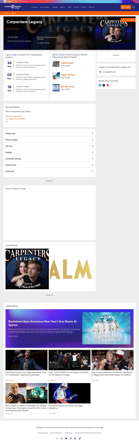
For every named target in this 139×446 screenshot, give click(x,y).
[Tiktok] (82, 438)
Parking (8, 152)
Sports (62, 7)
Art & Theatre (44, 7)
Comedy (55, 7)
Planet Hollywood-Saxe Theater (47, 38)
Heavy (25, 1)
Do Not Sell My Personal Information (88, 433)
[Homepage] (13, 7)
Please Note (10, 134)
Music (10, 1)
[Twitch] (78, 438)
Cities (69, 7)
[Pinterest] (73, 438)
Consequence (5, 1)
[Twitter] (64, 438)
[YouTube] (68, 438)
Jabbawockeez (67, 63)
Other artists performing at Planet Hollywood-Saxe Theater (69, 55)
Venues (76, 7)
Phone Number (11, 140)
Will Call (8, 146)
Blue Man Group (67, 87)
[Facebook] (59, 438)
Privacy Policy (43, 433)
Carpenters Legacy (22, 62)
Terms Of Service (56, 433)
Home (6, 13)
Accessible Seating (13, 159)
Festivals (91, 7)
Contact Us (69, 433)
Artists (83, 7)
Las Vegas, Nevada (43, 43)
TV (20, 1)
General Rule (10, 165)
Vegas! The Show (68, 75)
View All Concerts (13, 28)
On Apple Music (109, 72)
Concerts (34, 7)
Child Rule (9, 171)
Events (14, 13)
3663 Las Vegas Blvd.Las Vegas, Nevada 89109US (15, 118)
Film (16, 1)
